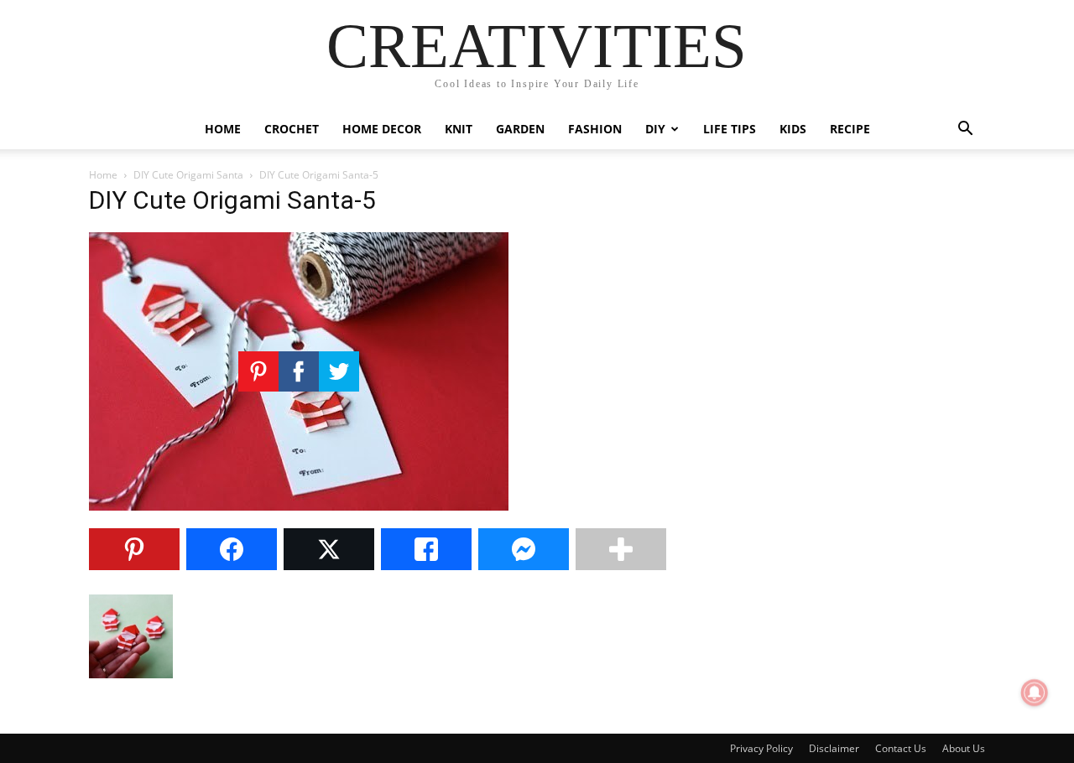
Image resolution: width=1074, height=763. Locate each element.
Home (223, 129)
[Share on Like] (426, 549)
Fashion (595, 129)
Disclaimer (834, 748)
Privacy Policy (761, 748)
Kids (792, 129)
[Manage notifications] (1034, 692)
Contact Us (900, 748)
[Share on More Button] (621, 549)
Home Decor (381, 129)
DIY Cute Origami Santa (188, 175)
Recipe (850, 129)
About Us (963, 748)
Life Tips (729, 129)
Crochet (291, 129)
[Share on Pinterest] (134, 549)
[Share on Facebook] (231, 549)
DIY (655, 129)
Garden (520, 129)
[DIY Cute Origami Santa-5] (298, 506)
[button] (965, 130)
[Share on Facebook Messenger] (523, 549)
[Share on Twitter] (329, 549)
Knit (458, 129)
